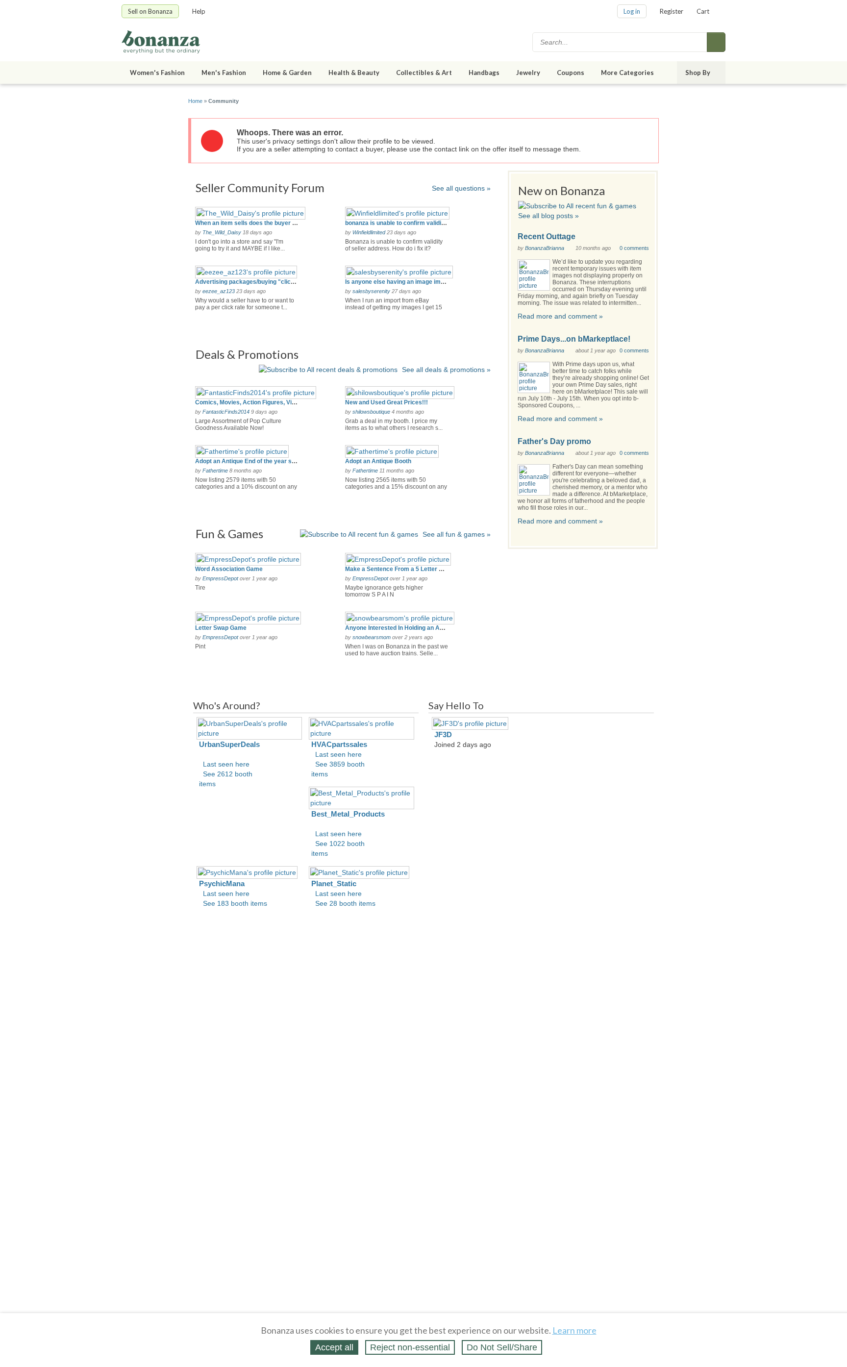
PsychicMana (222, 883)
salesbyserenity (371, 291)
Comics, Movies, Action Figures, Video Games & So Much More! (284, 402)
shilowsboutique (371, 412)
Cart (703, 11)
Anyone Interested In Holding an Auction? (402, 627)
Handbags (484, 72)
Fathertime (215, 470)
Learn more (574, 1330)
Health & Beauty (353, 72)
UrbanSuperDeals (229, 744)
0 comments (634, 248)
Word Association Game (229, 569)
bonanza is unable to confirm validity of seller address (420, 223)
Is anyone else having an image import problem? (412, 281)
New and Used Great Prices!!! (386, 402)
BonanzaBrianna (544, 248)
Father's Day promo (554, 441)
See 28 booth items (345, 903)
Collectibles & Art (424, 72)
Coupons (570, 72)
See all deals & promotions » (446, 369)
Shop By (697, 72)
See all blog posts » (548, 216)
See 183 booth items (235, 903)
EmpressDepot (220, 578)
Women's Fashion (157, 72)
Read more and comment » (560, 316)
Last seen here (226, 764)
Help (198, 11)
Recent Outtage (546, 236)
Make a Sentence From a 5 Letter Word (399, 569)
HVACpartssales (339, 744)
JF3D (443, 734)
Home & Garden (287, 72)
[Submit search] (716, 42)
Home (195, 101)
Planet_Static (333, 883)
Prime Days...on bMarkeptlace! (574, 339)
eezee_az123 (218, 291)
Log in (631, 11)
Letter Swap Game (221, 627)
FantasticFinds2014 (225, 412)
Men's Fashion (223, 72)
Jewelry (528, 72)
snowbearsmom (371, 637)
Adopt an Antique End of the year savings (252, 461)
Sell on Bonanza (150, 11)
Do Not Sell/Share (502, 1347)
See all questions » (461, 188)
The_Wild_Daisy (221, 232)
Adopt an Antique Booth (378, 461)
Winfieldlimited (368, 232)
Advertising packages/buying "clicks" (247, 281)
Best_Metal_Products (348, 814)
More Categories (627, 72)
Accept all (334, 1347)
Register (671, 11)
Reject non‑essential (410, 1347)
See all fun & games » (457, 534)
